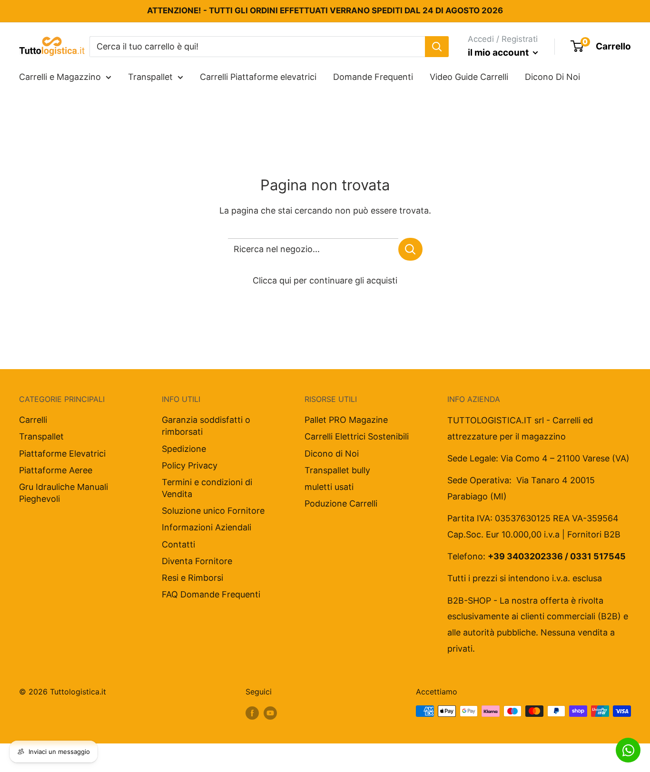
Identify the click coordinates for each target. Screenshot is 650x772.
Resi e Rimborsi (192, 578)
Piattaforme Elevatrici (62, 454)
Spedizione (184, 449)
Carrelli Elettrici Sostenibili (357, 436)
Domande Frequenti (373, 77)
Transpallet (150, 77)
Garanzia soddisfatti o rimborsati (206, 426)
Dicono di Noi (332, 454)
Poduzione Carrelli (341, 503)
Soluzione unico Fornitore (213, 511)
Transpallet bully (337, 470)
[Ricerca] (437, 46)
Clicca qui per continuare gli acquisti (325, 280)
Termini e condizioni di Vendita (207, 488)
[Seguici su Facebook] (252, 712)
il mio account (499, 52)
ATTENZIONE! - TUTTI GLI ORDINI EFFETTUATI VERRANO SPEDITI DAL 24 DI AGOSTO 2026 (325, 10)
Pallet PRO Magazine (346, 420)
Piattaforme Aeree (55, 470)
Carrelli (33, 420)
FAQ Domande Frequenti (211, 594)
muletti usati (329, 487)
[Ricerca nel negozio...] (410, 249)
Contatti (178, 544)
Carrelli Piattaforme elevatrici (258, 77)
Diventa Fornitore (197, 561)
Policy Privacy (189, 465)
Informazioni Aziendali (206, 527)
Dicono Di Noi (552, 77)
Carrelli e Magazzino (60, 77)
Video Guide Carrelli (469, 77)
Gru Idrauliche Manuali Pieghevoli (63, 493)
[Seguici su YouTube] (270, 712)
